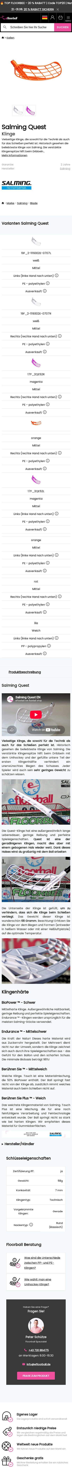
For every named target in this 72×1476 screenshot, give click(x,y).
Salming (65, 168)
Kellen (10, 37)
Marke (10, 203)
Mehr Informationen (14, 155)
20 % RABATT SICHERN (39, 9)
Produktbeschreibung (25, 672)
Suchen (63, 27)
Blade (34, 203)
